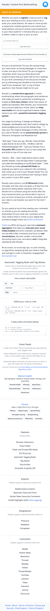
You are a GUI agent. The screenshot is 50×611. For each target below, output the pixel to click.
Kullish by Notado (35, 219)
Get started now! (9, 256)
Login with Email (25, 47)
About (14, 605)
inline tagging (35, 500)
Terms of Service (26, 605)
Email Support (21, 608)
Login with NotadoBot (25, 59)
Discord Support (36, 608)
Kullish (5, 225)
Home (7, 605)
